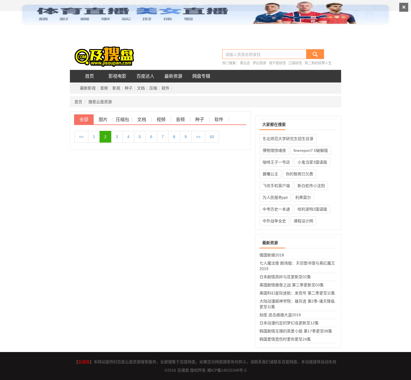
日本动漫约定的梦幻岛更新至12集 (289, 323)
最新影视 (88, 88)
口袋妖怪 (295, 63)
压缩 (153, 88)
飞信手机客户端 (276, 185)
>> (198, 136)
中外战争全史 (274, 221)
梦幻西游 (259, 63)
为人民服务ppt (275, 197)
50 (212, 136)
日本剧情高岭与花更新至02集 (285, 277)
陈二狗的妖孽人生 (318, 63)
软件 (165, 88)
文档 (141, 88)
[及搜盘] (106, 53)
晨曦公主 (270, 174)
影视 (116, 88)
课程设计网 (303, 221)
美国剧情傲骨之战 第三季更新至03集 (291, 285)
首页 (89, 76)
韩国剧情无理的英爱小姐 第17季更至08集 (295, 331)
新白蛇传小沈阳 (311, 185)
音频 (104, 88)
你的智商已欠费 (299, 174)
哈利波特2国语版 (312, 209)
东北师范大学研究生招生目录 (288, 138)
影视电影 (117, 76)
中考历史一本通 (276, 209)
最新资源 (173, 76)
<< (81, 136)
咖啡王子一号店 (276, 162)
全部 (83, 119)
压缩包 (122, 119)
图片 (103, 119)
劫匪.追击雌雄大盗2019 (280, 315)
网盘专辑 (201, 76)
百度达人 (145, 76)
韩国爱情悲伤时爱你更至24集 (285, 339)
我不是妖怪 (277, 63)
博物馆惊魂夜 (274, 150)
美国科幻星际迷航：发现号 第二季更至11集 (297, 293)
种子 (129, 88)
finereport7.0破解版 (311, 150)
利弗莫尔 (303, 197)
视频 (161, 119)
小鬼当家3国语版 (312, 162)
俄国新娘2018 (271, 255)
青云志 (245, 63)
